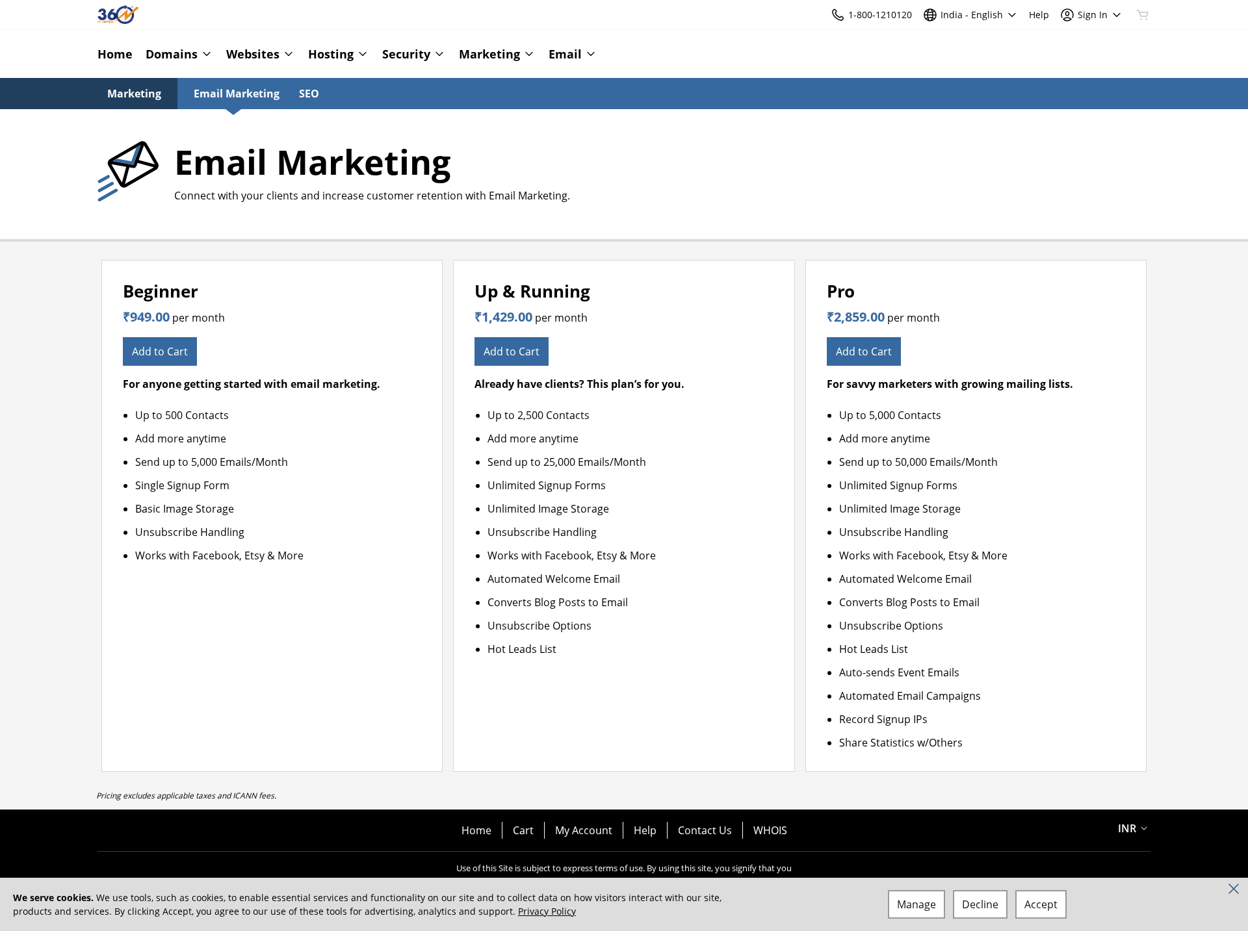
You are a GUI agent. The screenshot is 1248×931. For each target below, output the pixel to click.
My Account (583, 830)
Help (645, 830)
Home (476, 830)
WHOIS (770, 830)
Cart (523, 830)
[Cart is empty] (1142, 14)
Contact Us (705, 830)
